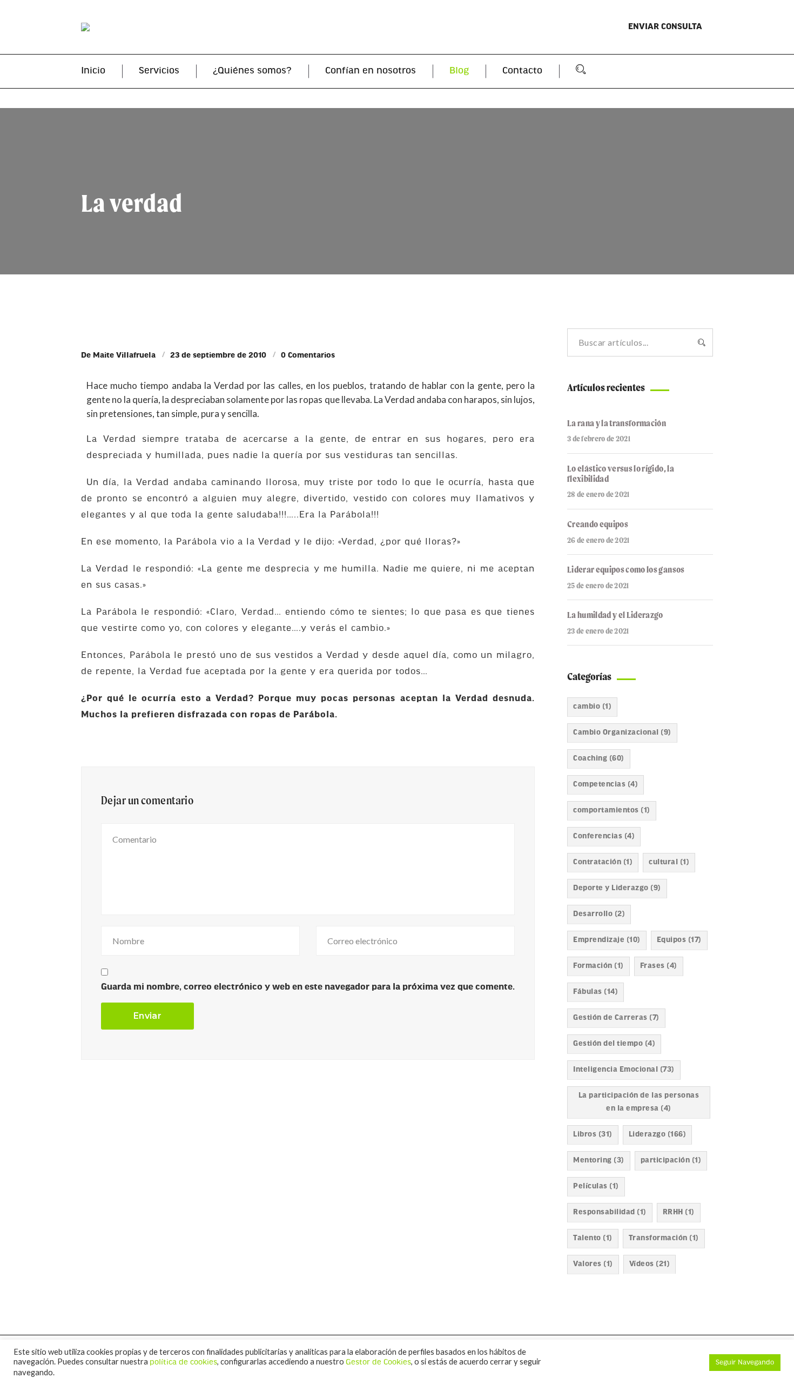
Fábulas (595, 992)
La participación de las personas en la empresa (638, 1102)
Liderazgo (658, 1135)
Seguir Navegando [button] (745, 1362)
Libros (593, 1135)
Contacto (522, 71)
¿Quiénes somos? (252, 71)
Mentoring (598, 1161)
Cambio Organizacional (622, 733)
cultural (669, 862)
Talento (593, 1238)
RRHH (679, 1212)
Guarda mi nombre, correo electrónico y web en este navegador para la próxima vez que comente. (308, 987)
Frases (658, 966)
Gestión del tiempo (614, 1044)
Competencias (605, 785)
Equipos (679, 940)
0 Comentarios (308, 356)
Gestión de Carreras (616, 1018)
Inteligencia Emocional (624, 1070)
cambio (592, 707)
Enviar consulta (665, 27)
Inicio (93, 71)
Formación (598, 966)
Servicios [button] (159, 71)
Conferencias (604, 836)
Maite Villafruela (124, 356)
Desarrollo (599, 914)
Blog (459, 71)
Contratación (602, 862)
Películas (596, 1186)
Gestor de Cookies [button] (378, 1363)
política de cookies (183, 1363)
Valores (593, 1264)
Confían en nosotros (370, 71)
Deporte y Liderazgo (617, 888)
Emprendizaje (607, 940)
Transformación (664, 1238)
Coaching (598, 759)
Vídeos (649, 1264)
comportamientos (611, 810)
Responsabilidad (610, 1212)
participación (671, 1161)
